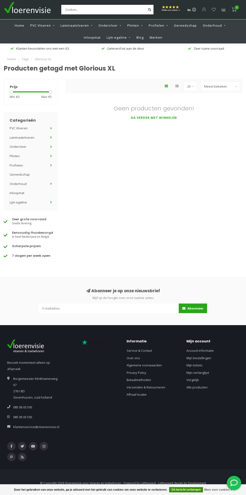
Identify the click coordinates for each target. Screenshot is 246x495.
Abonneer (195, 308)
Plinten (133, 25)
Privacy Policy (136, 372)
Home (19, 25)
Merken (156, 37)
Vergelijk (192, 380)
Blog (140, 37)
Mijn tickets (194, 365)
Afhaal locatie (137, 394)
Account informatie (200, 350)
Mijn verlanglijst (197, 372)
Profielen (156, 25)
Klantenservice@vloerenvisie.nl (36, 427)
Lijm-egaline (117, 37)
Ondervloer (108, 25)
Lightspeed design (170, 483)
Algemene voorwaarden (144, 365)
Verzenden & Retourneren (146, 387)
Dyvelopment (197, 483)
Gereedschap (185, 25)
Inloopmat (92, 37)
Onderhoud (212, 25)
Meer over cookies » (218, 489)
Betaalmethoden (139, 380)
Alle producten (197, 387)
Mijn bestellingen (198, 358)
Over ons (133, 358)
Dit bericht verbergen (186, 489)
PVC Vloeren (40, 25)
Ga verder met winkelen (154, 117)
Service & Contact (139, 350)
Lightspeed (148, 483)
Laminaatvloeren (75, 25)
